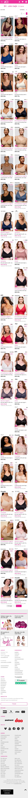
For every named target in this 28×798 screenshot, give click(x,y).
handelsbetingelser (18, 783)
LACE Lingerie (18, 752)
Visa (17, 712)
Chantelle (17, 743)
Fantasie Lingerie (18, 750)
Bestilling (16, 652)
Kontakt (16, 667)
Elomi (2, 745)
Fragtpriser (17, 653)
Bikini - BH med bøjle (5, 768)
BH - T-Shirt (3, 773)
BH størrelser (3, 683)
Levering (16, 655)
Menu (2, 2)
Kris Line (2, 750)
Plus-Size (3, 763)
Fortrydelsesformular (19, 659)
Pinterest (22, 729)
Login (19, 2)
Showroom (3, 680)
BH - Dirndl (17, 775)
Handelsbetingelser (19, 674)
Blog (2, 693)
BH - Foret (3, 761)
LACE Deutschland (5, 665)
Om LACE (3, 678)
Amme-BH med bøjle (19, 770)
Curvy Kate (17, 737)
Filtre (3, 9)
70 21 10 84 (6, 655)
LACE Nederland (4, 667)
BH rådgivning (3, 682)
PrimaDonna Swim (4, 742)
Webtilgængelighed (19, 670)
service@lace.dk (4, 657)
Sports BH (3, 771)
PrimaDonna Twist (4, 748)
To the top (25, 790)
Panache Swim (18, 735)
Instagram (18, 729)
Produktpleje (3, 692)
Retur (16, 660)
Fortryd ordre (17, 657)
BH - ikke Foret (4, 758)
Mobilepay (11, 712)
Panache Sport (18, 742)
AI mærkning (17, 669)
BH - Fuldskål (3, 765)
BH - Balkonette (18, 760)
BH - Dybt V (17, 765)
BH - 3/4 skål (3, 760)
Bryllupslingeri (18, 771)
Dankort (5, 712)
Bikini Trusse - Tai (18, 768)
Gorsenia (3, 747)
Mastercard (23, 712)
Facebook (14, 729)
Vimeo (5, 729)
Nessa (16, 738)
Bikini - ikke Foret (18, 761)
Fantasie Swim (4, 751)
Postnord (9, 720)
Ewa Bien (17, 740)
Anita (2, 753)
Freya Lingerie (4, 736)
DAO (19, 720)
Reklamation (17, 664)
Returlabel (17, 662)
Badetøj (2, 688)
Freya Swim (3, 738)
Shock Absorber (18, 745)
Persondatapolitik (18, 672)
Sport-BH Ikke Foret (19, 773)
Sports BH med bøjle (19, 766)
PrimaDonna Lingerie (5, 735)
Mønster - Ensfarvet (5, 766)
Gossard (16, 748)
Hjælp (16, 665)
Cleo (16, 747)
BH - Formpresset (18, 763)
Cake (16, 753)
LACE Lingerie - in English (6, 662)
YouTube (9, 729)
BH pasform (3, 685)
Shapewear (3, 690)
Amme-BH (3, 775)
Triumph (2, 743)
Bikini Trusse (3, 770)
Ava (1, 740)
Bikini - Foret (17, 758)
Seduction (3, 776)
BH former (3, 687)
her (23, 781)
